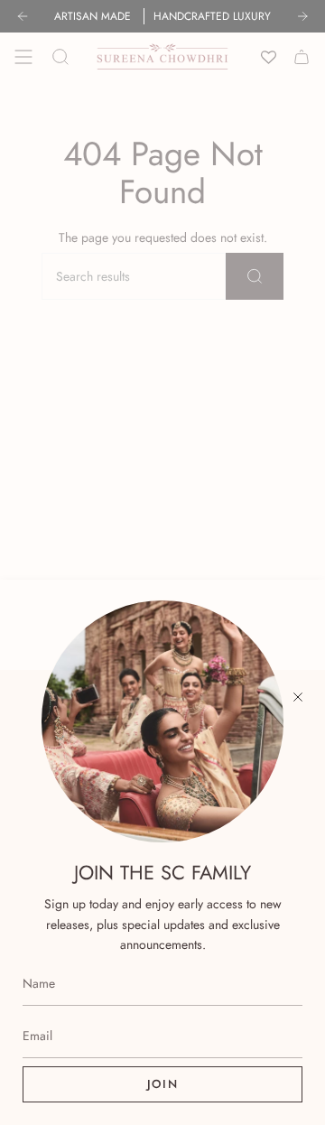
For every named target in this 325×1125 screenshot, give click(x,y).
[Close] (298, 697)
